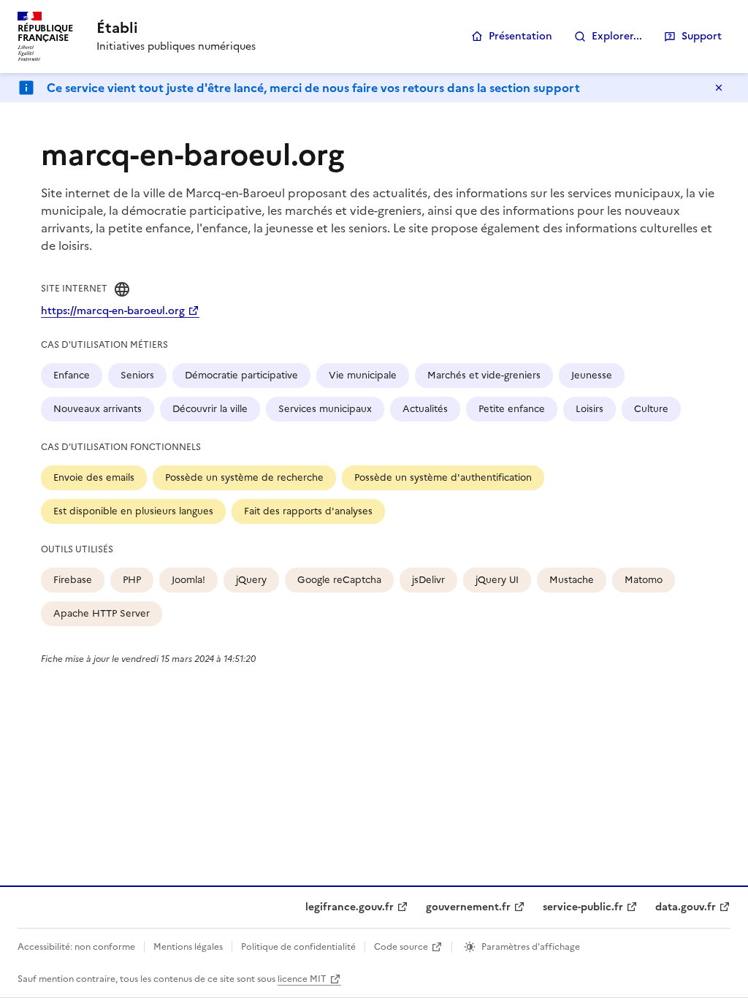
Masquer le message (718, 87)
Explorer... (617, 36)
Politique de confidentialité (298, 946)
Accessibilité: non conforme (76, 946)
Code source (401, 946)
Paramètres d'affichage (530, 946)
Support (702, 36)
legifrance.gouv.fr (349, 907)
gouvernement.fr (468, 907)
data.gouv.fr (685, 907)
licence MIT (302, 979)
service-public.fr (583, 907)
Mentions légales (188, 946)
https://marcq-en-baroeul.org (113, 311)
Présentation (520, 36)
